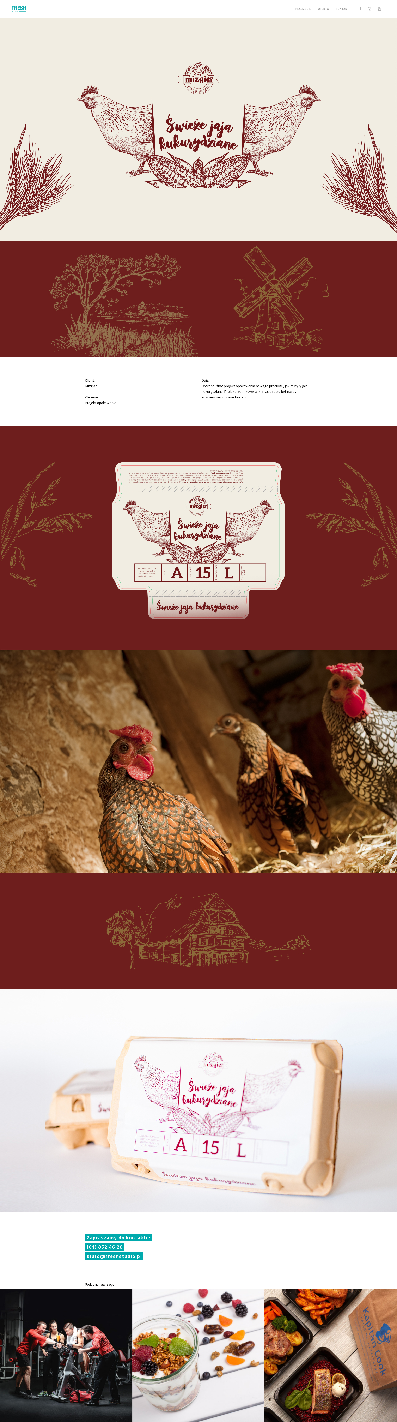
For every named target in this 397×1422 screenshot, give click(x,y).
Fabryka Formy (66, 1351)
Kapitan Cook (330, 1351)
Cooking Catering (198, 1351)
